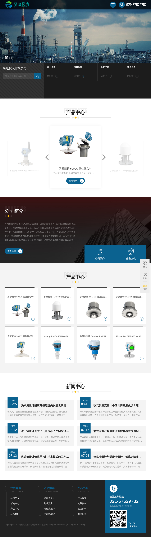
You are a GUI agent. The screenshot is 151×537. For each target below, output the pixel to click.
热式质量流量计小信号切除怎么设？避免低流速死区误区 (118, 405)
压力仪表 (51, 67)
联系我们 (14, 513)
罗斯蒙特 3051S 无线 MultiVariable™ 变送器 (25, 171)
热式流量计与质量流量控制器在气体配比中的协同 (118, 431)
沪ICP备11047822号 (75, 524)
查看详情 (73, 181)
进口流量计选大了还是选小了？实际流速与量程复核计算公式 (46, 431)
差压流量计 (49, 498)
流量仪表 (78, 67)
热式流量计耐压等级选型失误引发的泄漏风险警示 (46, 405)
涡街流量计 (49, 513)
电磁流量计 (49, 508)
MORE (50, 76)
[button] (138, 57)
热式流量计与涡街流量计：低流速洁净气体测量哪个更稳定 (118, 456)
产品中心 (14, 508)
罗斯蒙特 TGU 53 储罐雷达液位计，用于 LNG (125, 171)
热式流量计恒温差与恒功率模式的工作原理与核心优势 (46, 456)
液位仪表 (131, 67)
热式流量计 (49, 503)
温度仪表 (105, 67)
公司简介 (14, 498)
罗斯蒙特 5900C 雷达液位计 (75, 168)
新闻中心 (14, 503)
